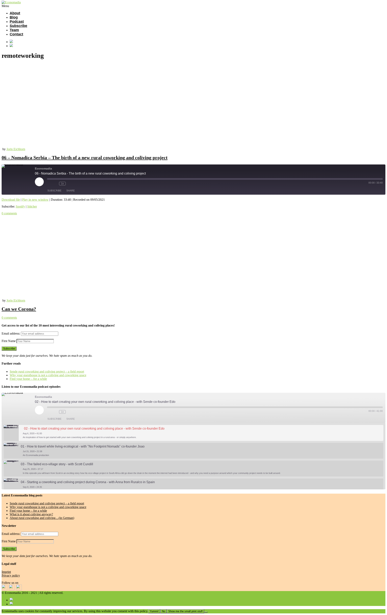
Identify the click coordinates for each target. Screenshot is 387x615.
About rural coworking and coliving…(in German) (42, 518)
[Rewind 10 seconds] (55, 184)
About (15, 13)
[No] (205, 612)
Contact (16, 34)
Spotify (20, 206)
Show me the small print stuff (185, 611)
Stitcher (32, 206)
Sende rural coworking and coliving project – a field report (47, 371)
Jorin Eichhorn (15, 149)
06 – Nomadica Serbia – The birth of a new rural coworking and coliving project (84, 157)
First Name (9, 341)
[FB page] (197, 42)
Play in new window (35, 199)
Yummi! (154, 611)
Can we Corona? (19, 309)
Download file (11, 199)
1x (62, 183)
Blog (14, 17)
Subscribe (18, 26)
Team (14, 30)
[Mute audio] (49, 183)
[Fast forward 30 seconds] (70, 184)
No (163, 611)
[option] (193, 433)
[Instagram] (197, 46)
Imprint (6, 572)
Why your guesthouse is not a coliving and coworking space (48, 375)
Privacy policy (11, 575)
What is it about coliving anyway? (31, 514)
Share (70, 190)
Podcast (17, 22)
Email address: (11, 333)
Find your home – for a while (28, 378)
